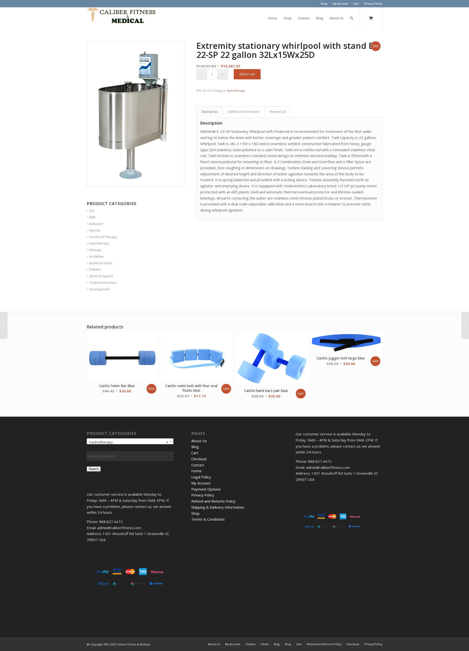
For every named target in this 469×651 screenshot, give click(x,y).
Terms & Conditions (208, 519)
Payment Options (206, 489)
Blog (195, 446)
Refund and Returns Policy (213, 501)
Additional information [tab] (244, 112)
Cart (356, 3)
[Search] (351, 18)
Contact (197, 464)
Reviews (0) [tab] (278, 112)
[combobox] (130, 441)
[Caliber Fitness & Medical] (123, 18)
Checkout (199, 458)
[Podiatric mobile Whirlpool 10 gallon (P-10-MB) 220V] (4, 325)
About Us (199, 440)
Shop (324, 3)
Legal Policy (201, 476)
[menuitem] (324, 3)
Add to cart (247, 74)
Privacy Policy (373, 3)
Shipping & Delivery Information (217, 507)
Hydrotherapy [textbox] (128, 442)
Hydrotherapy (236, 90)
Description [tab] (210, 112)
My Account (340, 3)
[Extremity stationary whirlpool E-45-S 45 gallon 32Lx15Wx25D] (465, 325)
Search (94, 469)
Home (196, 470)
